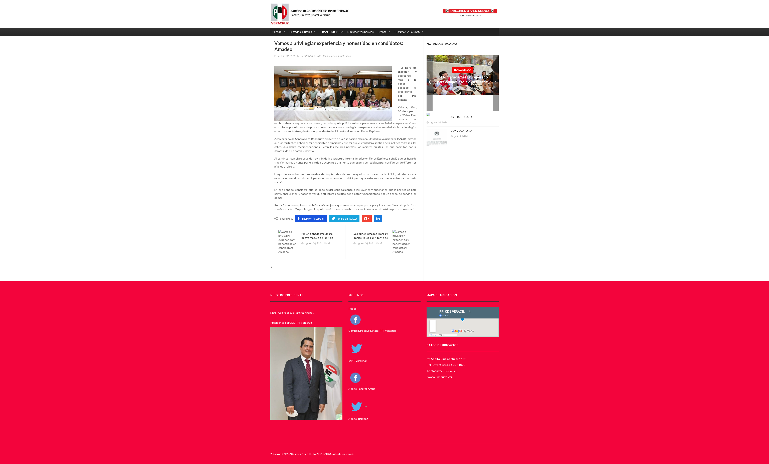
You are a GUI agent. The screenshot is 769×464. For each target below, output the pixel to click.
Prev (430, 83)
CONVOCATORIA (461, 130)
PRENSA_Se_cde (312, 55)
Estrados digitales (301, 31)
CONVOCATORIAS (407, 31)
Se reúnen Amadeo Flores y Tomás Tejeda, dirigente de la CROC (370, 237)
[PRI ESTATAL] (311, 14)
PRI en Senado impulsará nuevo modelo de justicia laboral (317, 237)
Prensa (382, 31)
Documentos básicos (360, 31)
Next (496, 83)
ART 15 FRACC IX (461, 117)
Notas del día (462, 69)
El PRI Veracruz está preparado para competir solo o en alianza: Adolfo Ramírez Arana (462, 82)
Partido (277, 31)
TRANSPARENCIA (331, 31)
